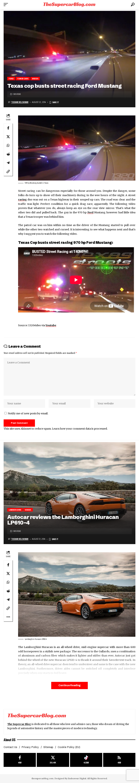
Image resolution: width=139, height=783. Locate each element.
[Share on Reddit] (8, 154)
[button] (7, 4)
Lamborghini (15, 509)
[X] (53, 760)
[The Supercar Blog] (69, 4)
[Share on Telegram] (8, 162)
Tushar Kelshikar (19, 102)
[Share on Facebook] (8, 128)
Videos (35, 78)
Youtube (51, 325)
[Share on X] (8, 136)
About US (9, 739)
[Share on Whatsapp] (8, 145)
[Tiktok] (86, 760)
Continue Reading (69, 685)
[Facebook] (20, 760)
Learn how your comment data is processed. (80, 428)
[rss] (119, 760)
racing (22, 199)
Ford (11, 78)
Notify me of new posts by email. (28, 413)
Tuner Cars (22, 78)
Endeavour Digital (77, 778)
